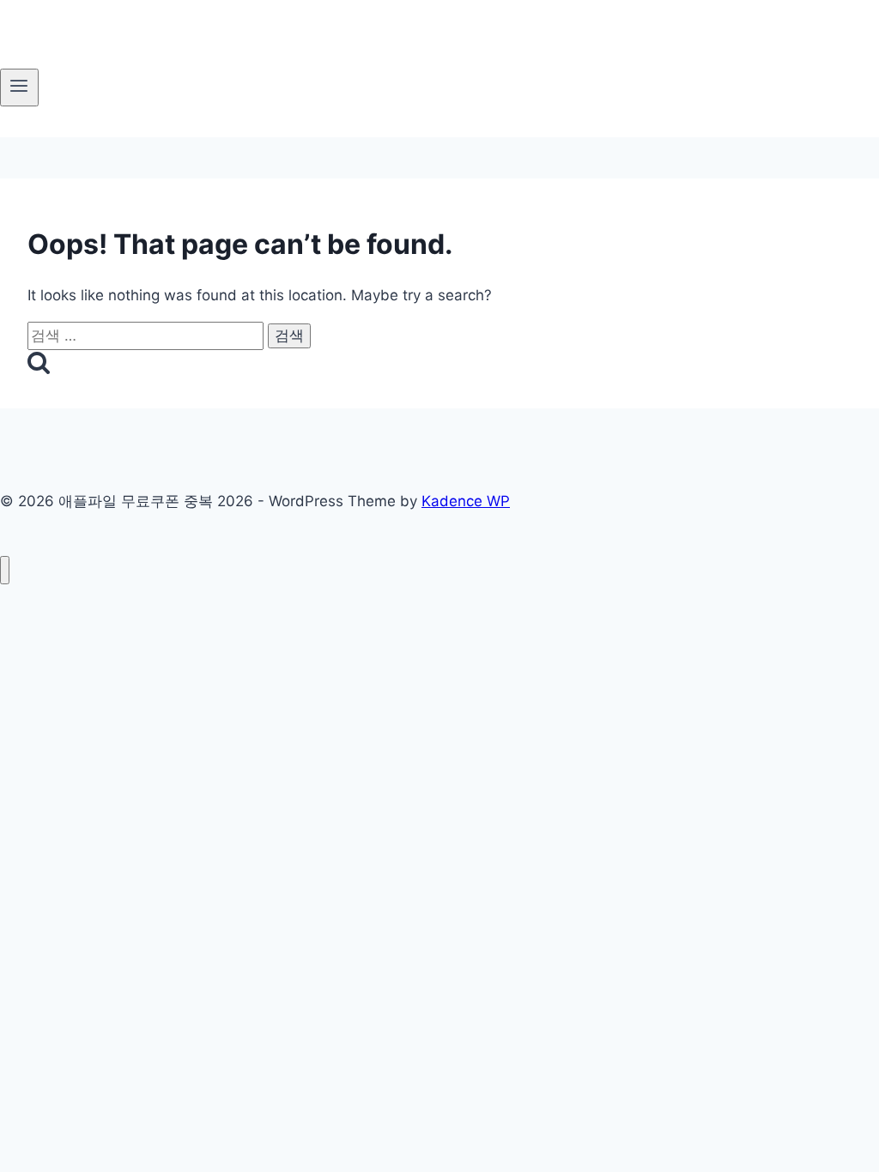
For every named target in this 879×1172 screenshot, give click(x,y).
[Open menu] (19, 87)
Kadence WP (465, 501)
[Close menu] (4, 570)
